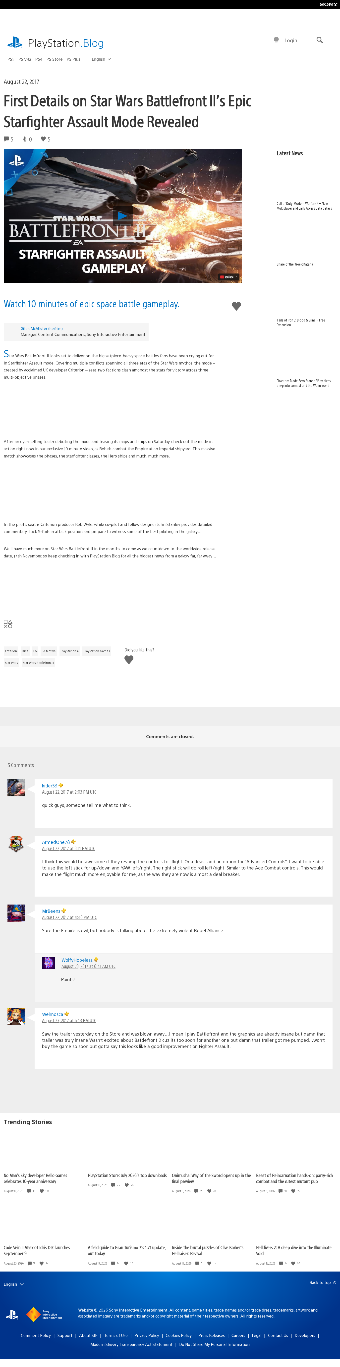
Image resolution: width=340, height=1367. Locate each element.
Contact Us (278, 1335)
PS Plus (73, 59)
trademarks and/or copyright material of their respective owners (179, 1316)
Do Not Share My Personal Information (214, 1344)
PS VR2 (24, 59)
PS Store (55, 59)
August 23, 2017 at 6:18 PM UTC (69, 1020)
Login (290, 40)
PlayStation (66, 42)
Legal (256, 1335)
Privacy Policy (146, 1335)
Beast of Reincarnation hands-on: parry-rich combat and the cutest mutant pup (294, 1178)
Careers (238, 1335)
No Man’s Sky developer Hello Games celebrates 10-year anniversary (35, 1178)
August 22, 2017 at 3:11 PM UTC (68, 848)
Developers (305, 1335)
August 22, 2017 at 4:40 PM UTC (69, 917)
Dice (25, 651)
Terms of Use (116, 1335)
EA (35, 651)
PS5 (10, 59)
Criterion (11, 651)
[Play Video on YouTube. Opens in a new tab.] (228, 276)
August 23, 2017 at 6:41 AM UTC (88, 966)
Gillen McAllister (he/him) (42, 328)
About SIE (88, 1335)
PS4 (39, 59)
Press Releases (211, 1335)
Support (64, 1335)
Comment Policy (36, 1335)
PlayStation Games (97, 651)
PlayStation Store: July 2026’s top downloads (127, 1175)
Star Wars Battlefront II (38, 663)
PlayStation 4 (70, 651)
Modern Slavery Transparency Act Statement (131, 1344)
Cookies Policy (179, 1335)
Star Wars (11, 663)
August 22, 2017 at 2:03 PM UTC (69, 792)
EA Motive (49, 651)
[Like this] (42, 1191)
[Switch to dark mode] (276, 40)
